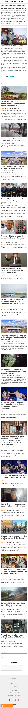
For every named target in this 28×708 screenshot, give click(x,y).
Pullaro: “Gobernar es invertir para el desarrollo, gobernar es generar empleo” (13, 201)
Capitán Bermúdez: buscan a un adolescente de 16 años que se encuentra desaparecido (13, 506)
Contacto (14, 678)
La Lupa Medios (18, 23)
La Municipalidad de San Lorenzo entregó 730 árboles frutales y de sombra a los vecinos (14, 571)
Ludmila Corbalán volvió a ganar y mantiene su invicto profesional (14, 476)
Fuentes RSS (14, 683)
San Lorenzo (4, 576)
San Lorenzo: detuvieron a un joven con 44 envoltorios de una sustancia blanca (13, 371)
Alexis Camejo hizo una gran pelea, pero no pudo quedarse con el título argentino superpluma (12, 405)
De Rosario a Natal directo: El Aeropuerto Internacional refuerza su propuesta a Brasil (12, 301)
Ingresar (15, 686)
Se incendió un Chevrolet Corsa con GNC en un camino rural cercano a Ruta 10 (13, 605)
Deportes (3, 411)
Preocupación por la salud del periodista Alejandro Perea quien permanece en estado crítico (13, 238)
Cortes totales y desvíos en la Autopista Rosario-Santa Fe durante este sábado (12, 168)
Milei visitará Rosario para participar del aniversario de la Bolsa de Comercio (13, 270)
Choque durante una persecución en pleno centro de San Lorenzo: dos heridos (14, 538)
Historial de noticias (14, 681)
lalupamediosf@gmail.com (14, 695)
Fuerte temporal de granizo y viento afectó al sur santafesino (13, 140)
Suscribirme (14, 662)
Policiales (3, 375)
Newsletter (4, 652)
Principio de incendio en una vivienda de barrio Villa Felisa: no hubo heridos (13, 637)
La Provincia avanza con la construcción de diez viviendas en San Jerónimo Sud (13, 104)
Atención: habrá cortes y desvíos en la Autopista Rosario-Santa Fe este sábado (13, 337)
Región (3, 24)
